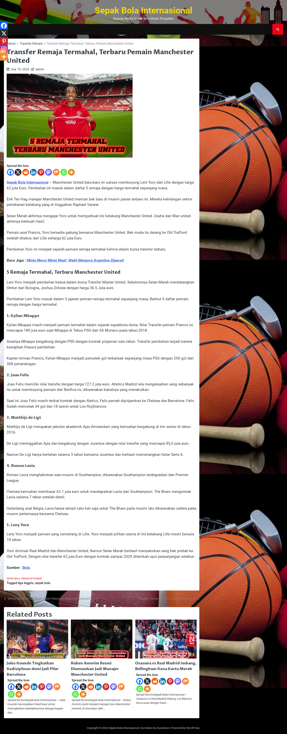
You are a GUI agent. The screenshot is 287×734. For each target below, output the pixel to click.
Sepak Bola (13, 578)
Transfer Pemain (31, 578)
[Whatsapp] (63, 172)
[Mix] (56, 172)
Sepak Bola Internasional (143, 10)
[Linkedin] (33, 172)
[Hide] (1, 64)
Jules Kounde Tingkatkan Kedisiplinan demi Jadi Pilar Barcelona (33, 669)
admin (39, 69)
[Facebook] (10, 172)
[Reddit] (25, 172)
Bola (26, 567)
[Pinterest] (40, 172)
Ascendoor (163, 728)
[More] (71, 172)
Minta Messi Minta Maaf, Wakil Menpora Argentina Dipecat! (75, 260)
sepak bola (42, 583)
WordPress (193, 728)
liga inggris (25, 583)
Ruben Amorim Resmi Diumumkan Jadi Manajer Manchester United (95, 669)
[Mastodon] (48, 172)
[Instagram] (4, 49)
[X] (18, 172)
